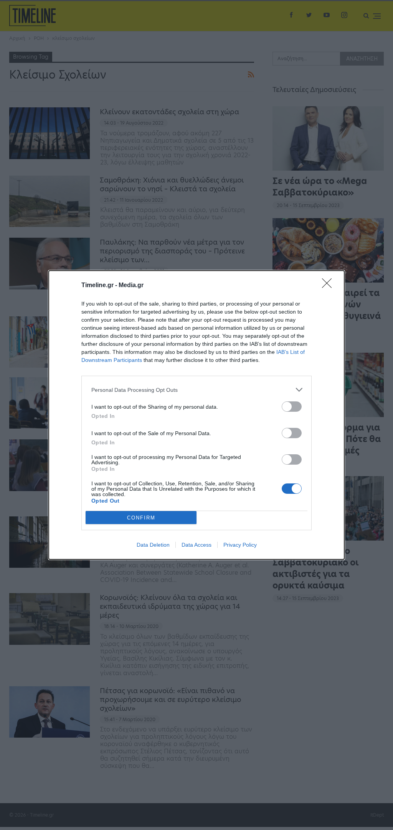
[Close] (329, 285)
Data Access (196, 545)
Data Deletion (153, 545)
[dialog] (196, 415)
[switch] (292, 406)
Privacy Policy (240, 545)
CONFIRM (141, 518)
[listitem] (196, 390)
